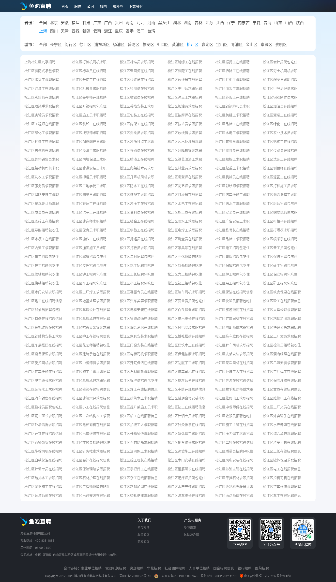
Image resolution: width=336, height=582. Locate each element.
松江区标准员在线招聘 (89, 70)
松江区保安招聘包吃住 (280, 274)
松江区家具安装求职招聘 (139, 336)
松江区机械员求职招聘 (89, 88)
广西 (108, 22)
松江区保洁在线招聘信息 (234, 291)
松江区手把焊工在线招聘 (139, 468)
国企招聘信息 (223, 568)
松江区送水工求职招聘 (232, 203)
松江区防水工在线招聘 (137, 185)
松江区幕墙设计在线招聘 (91, 309)
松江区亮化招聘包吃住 (185, 256)
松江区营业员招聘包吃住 (186, 300)
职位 (77, 6)
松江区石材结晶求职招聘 (139, 442)
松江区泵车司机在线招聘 (234, 362)
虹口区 (163, 44)
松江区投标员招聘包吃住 (43, 406)
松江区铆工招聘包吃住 (89, 274)
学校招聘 (154, 568)
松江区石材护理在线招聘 (91, 477)
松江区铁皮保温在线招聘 (282, 291)
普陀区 (133, 44)
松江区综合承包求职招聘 (282, 433)
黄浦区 (178, 44)
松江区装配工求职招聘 (137, 194)
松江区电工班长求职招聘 (43, 380)
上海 (43, 31)
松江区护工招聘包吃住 (41, 265)
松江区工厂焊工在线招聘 (282, 371)
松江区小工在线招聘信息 (91, 406)
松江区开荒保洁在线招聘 (139, 362)
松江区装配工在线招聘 (185, 70)
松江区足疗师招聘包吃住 (186, 477)
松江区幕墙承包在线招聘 (91, 318)
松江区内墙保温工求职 (89, 159)
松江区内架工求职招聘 (41, 247)
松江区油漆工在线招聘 (41, 88)
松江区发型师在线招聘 (185, 176)
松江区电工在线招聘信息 (282, 468)
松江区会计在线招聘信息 (91, 459)
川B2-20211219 (226, 576)
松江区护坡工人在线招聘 (234, 371)
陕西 (300, 22)
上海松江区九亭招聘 (39, 61)
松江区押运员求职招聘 (89, 176)
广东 (97, 22)
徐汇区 (85, 44)
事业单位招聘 (91, 568)
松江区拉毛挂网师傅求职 (234, 389)
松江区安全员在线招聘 (232, 212)
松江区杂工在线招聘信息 (139, 477)
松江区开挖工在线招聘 (89, 79)
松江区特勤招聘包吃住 (185, 265)
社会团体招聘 (175, 568)
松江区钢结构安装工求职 (43, 336)
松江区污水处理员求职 (185, 141)
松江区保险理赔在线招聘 (282, 380)
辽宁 (231, 22)
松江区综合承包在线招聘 (139, 327)
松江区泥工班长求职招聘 (43, 415)
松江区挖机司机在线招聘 (282, 477)
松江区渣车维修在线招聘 (186, 495)
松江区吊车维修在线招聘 (91, 433)
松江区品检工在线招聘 (232, 123)
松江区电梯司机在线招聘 (91, 424)
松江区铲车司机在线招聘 (234, 318)
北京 (54, 22)
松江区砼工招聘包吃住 (280, 265)
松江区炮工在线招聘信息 (43, 300)
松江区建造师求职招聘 (89, 220)
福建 (75, 22)
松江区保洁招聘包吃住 (280, 256)
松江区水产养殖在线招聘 (282, 424)
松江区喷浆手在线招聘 (280, 238)
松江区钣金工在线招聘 (137, 220)
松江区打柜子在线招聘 (280, 220)
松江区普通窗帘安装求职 (186, 397)
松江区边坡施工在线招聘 (186, 451)
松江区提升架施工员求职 (139, 406)
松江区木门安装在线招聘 (186, 459)
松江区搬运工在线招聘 (89, 203)
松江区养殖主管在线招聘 (234, 468)
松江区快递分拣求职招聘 (282, 327)
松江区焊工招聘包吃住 (232, 274)
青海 (267, 22)
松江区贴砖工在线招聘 (280, 141)
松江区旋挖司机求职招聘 (43, 362)
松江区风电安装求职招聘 (186, 327)
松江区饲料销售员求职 (41, 159)
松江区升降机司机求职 (137, 176)
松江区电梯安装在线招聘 (139, 309)
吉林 (198, 22)
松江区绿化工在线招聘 (280, 123)
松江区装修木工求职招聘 (43, 389)
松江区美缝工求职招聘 (232, 114)
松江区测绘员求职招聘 (137, 132)
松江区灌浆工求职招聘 (232, 88)
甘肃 (86, 22)
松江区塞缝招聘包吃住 (89, 256)
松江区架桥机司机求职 (41, 167)
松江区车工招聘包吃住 (89, 282)
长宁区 (56, 44)
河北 (140, 22)
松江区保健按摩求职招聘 (186, 353)
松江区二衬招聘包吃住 (137, 256)
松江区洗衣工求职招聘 (41, 176)
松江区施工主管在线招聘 (234, 424)
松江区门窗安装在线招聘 (139, 344)
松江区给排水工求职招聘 (43, 477)
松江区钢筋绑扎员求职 (232, 105)
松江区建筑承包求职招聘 (91, 397)
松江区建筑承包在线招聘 (91, 353)
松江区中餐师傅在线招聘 (234, 406)
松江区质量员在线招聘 (41, 212)
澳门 (140, 31)
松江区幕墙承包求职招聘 (91, 380)
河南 (151, 22)
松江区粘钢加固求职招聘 (282, 318)
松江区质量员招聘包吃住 (234, 451)
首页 (64, 6)
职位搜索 (190, 527)
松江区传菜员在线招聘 (280, 150)
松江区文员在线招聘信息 (282, 389)
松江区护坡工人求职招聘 (139, 424)
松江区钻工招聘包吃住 (185, 282)
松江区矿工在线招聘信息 (139, 415)
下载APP (135, 6)
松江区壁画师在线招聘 (137, 70)
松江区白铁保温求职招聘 (186, 309)
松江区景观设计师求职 (41, 203)
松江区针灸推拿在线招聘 (186, 424)
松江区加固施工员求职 (89, 247)
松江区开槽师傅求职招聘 (139, 433)
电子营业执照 (253, 576)
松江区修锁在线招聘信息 (91, 389)
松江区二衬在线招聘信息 (234, 442)
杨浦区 (119, 44)
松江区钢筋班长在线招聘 (186, 468)
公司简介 (143, 527)
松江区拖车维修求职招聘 (186, 442)
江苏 (209, 22)
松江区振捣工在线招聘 (232, 61)
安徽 (65, 22)
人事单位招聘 (199, 568)
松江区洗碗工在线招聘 (280, 159)
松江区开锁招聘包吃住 (89, 105)
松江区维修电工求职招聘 (234, 397)
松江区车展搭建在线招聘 (43, 344)
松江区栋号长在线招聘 (232, 229)
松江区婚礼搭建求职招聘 (139, 495)
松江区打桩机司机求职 (89, 61)
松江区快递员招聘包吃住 (234, 300)
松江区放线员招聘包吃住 (91, 442)
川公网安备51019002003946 (178, 576)
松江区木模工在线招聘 (41, 238)
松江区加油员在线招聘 (280, 105)
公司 (90, 6)
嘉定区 (207, 44)
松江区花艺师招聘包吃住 (91, 344)
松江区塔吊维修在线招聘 (186, 318)
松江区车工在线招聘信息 (282, 495)
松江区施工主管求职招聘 (91, 371)
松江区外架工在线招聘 (232, 97)
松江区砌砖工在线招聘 (41, 220)
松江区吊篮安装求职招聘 (282, 362)
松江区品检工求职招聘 (232, 238)
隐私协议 (143, 541)
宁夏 (256, 22)
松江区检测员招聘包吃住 (282, 344)
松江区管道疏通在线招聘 (139, 318)
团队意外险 (191, 534)
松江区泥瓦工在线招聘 (280, 176)
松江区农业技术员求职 (280, 132)
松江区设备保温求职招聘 (43, 353)
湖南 (188, 22)
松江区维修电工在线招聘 (282, 397)
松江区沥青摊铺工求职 (280, 194)
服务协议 (143, 534)
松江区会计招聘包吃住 (280, 61)
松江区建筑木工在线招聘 (186, 344)
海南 (130, 22)
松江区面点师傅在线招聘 (234, 495)
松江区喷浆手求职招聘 (41, 105)
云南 (97, 31)
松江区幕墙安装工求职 (137, 105)
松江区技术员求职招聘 (185, 123)
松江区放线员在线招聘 (185, 79)
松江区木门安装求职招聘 (43, 291)
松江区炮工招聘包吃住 (137, 265)
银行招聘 (244, 568)
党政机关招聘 (115, 568)
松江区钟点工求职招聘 (185, 97)
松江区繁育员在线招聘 (232, 150)
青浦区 (237, 44)
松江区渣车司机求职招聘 (186, 291)
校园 (103, 6)
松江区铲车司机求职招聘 (234, 344)
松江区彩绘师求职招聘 (232, 185)
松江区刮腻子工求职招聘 (186, 362)
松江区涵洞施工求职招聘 (139, 451)
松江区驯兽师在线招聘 (280, 167)
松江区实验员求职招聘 (41, 114)
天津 (65, 31)
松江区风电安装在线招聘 (234, 459)
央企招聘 (136, 568)
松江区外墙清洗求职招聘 (43, 424)
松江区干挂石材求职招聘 (234, 477)
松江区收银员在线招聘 (137, 97)
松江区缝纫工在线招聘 (185, 61)
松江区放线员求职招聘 (185, 132)
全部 (43, 44)
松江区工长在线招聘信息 (282, 451)
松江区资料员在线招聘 (137, 212)
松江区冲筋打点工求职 (137, 141)
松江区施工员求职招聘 (89, 114)
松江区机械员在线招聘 (232, 176)
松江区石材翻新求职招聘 (139, 371)
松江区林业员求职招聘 (185, 167)
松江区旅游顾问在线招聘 (234, 309)
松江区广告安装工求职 (232, 220)
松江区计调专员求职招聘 (186, 415)
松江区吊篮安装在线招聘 (91, 495)
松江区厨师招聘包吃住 (280, 203)
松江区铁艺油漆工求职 (185, 159)
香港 (130, 31)
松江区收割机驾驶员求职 (234, 486)
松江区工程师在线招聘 (41, 123)
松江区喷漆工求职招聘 (89, 150)
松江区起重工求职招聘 (232, 167)
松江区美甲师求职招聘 (185, 88)
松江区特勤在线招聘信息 (43, 318)
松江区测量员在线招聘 (185, 238)
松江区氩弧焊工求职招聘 (186, 433)
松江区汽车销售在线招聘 (43, 397)
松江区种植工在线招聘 (41, 141)
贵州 (119, 22)
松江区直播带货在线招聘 (43, 442)
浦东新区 (102, 44)
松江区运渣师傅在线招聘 (43, 495)
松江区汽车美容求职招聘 (139, 300)
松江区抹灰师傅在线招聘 (186, 380)
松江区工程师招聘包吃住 (91, 486)
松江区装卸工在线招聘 (89, 123)
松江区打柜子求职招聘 (232, 79)
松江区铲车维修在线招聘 (43, 371)
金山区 (252, 44)
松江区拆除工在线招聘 (232, 70)
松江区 (193, 44)
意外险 (118, 6)
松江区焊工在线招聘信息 (139, 389)
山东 (278, 22)
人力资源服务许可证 (278, 576)
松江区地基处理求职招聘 (91, 300)
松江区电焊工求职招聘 (185, 229)
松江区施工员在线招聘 (185, 212)
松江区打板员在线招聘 (185, 194)
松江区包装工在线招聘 (137, 114)
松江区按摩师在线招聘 (185, 114)
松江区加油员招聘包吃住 (43, 309)
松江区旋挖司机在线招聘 (43, 451)
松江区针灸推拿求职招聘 (91, 451)
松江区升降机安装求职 (185, 150)
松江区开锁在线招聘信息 (43, 433)
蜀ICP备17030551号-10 (135, 576)
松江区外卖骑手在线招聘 (282, 415)
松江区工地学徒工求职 (89, 185)
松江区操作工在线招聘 (89, 238)
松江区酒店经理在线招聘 (282, 353)
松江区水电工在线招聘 (185, 203)
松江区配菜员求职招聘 (280, 79)
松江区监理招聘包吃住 (89, 265)
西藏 (75, 31)
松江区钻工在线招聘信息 (186, 406)
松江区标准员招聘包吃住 (139, 380)
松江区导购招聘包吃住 (41, 229)
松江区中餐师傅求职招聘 (91, 362)
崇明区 (281, 44)
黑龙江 (164, 22)
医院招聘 (262, 568)
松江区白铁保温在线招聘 (43, 459)
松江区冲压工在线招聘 (137, 203)
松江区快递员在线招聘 (137, 79)
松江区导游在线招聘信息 (234, 380)
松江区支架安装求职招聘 (234, 353)
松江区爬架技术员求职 (137, 167)
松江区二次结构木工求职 (91, 415)
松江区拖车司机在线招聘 (186, 371)
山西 (289, 22)
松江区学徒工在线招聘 (137, 229)
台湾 (151, 31)
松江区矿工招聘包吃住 (280, 282)
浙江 (108, 31)
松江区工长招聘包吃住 (137, 274)
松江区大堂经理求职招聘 (282, 309)
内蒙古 (244, 22)
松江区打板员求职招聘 (137, 247)
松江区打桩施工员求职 (280, 185)
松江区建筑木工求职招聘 (139, 397)
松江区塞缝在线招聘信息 (186, 389)
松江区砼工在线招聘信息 (282, 300)
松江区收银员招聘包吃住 (234, 415)
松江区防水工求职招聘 (185, 220)
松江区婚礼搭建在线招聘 (186, 336)
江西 (220, 22)
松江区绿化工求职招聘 (41, 132)
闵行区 (70, 44)
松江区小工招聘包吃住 (137, 282)
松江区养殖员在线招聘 (137, 150)
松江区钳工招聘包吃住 (41, 256)
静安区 (148, 44)
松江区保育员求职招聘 (89, 229)
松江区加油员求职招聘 (185, 105)
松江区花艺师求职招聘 (185, 185)
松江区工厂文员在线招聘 (282, 406)
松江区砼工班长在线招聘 (139, 459)
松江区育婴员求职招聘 (232, 141)
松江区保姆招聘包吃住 (232, 265)
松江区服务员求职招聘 (41, 185)
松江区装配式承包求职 (41, 70)
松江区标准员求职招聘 (137, 61)
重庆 (119, 31)
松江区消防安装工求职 (41, 194)
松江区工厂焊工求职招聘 (91, 291)
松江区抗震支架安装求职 (91, 327)
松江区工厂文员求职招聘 (282, 336)
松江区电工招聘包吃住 (232, 247)
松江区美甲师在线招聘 (89, 97)
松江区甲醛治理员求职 (280, 88)
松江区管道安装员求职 (89, 167)
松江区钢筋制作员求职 (280, 97)
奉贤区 (266, 44)
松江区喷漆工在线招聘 (137, 159)
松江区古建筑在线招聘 (41, 150)
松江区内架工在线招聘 (137, 123)
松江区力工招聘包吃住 (185, 274)
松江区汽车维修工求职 (232, 194)
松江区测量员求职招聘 (89, 194)
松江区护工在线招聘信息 (91, 336)
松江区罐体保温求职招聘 (282, 459)
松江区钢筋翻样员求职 (89, 141)
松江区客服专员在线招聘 (139, 291)
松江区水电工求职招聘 (232, 132)
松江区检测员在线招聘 (137, 88)
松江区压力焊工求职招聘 (234, 433)
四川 (54, 31)
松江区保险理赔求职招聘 (91, 468)
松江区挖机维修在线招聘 (43, 327)
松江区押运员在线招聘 (137, 238)
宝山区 (222, 44)
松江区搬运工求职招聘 (41, 79)
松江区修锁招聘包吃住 (41, 274)
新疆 (86, 31)
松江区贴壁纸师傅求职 (280, 212)
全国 (43, 22)
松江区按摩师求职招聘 (89, 132)
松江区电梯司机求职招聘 (139, 353)
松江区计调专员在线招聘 (43, 468)
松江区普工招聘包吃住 (280, 247)
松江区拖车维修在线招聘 (234, 336)
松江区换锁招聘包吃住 (41, 282)
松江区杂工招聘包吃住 (232, 282)
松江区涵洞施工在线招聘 (43, 486)
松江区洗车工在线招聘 (89, 212)
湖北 (177, 22)
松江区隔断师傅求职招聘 (234, 327)
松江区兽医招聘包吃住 (232, 256)
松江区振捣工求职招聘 (232, 159)
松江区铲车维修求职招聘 (282, 486)
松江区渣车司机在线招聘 (282, 442)
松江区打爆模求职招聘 (280, 229)
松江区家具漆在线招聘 (185, 247)
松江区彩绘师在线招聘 (41, 97)
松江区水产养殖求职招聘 (186, 486)
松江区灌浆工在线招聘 (280, 114)
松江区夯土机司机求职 (280, 70)
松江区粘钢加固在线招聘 (139, 486)
